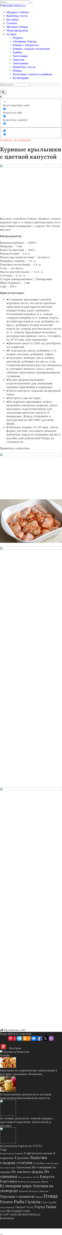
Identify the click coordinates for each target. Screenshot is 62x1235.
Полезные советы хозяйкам (32, 74)
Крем (44, 1181)
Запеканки (20, 63)
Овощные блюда (25, 41)
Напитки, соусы (24, 67)
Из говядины (42, 1167)
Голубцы (39, 1163)
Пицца (39, 1196)
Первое (18, 38)
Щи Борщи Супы (18, 1211)
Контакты (7, 1218)
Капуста (47, 1176)
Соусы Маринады (7, 1207)
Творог (20, 1207)
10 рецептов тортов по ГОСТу (21, 1146)
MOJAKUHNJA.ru (29, 1214)
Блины (19, 1153)
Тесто (30, 1207)
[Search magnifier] (3, 92)
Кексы (22, 1181)
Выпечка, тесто (17, 16)
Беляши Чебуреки (7, 1153)
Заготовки (20, 56)
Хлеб (3, 1211)
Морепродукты (17, 30)
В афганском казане (38, 1153)
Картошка (8, 1181)
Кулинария (21, 78)
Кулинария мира (16, 1185)
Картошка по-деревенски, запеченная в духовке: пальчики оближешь (28, 1072)
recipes (11, 34)
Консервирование (33, 1182)
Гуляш (47, 1163)
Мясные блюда (17, 27)
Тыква (51, 1206)
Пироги (44, 1191)
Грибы (17, 52)
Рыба (19, 1201)
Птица (17, 70)
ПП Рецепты (34, 1191)
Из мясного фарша (27, 1171)
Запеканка (23, 1167)
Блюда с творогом (26, 45)
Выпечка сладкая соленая (23, 1160)
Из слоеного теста (28, 1177)
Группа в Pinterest (16, 1052)
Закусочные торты (7, 1168)
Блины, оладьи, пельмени (31, 48)
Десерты (12, 19)
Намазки (23, 1191)
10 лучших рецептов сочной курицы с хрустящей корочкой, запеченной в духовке (27, 1121)
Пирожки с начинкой (17, 1196)
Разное (6, 1201)
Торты (39, 1207)
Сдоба (52, 1202)
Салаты (11, 23)
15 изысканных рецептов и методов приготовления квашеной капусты (25, 1096)
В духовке (22, 1158)
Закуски (18, 59)
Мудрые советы (17, 12)
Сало (44, 1202)
